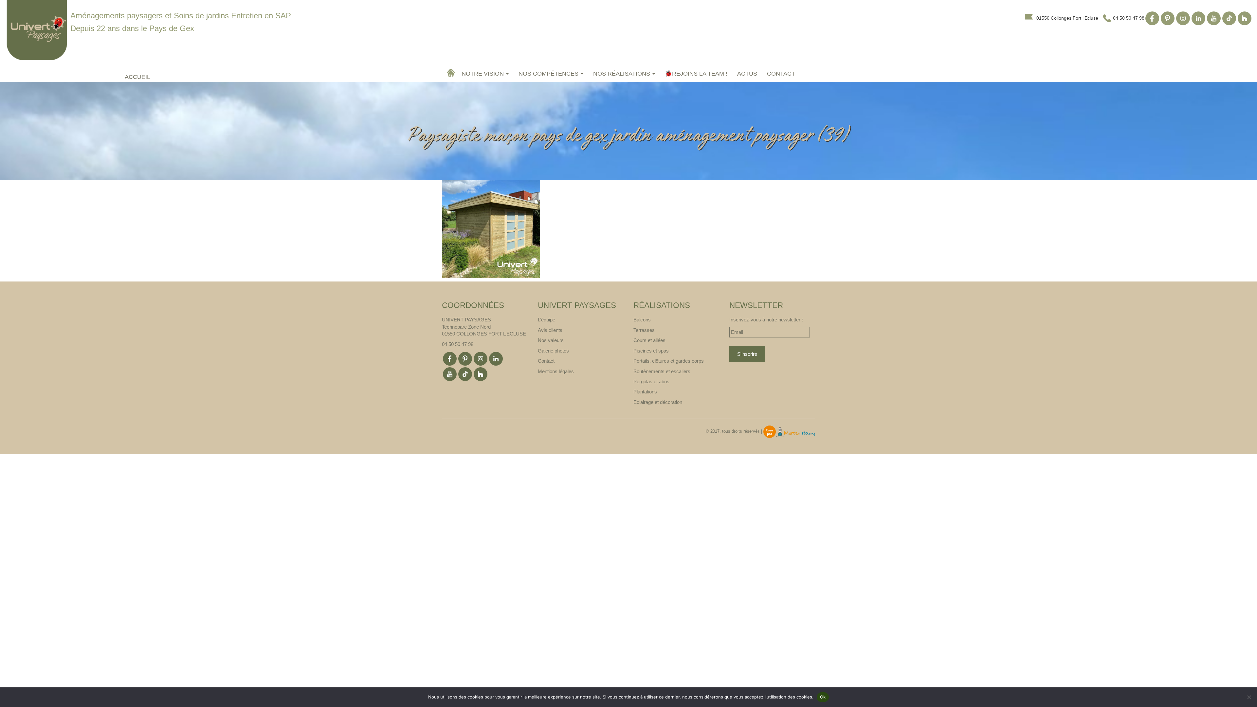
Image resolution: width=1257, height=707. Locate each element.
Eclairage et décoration (657, 402)
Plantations (645, 391)
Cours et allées (649, 340)
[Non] (1249, 697)
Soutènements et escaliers (661, 371)
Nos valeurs (551, 340)
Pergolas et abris (651, 381)
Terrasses (644, 330)
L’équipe (546, 319)
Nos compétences (549, 73)
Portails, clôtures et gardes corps (668, 361)
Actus (747, 73)
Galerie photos (553, 351)
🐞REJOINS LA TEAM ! (696, 73)
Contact (781, 73)
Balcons (642, 319)
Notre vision (483, 73)
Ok (823, 696)
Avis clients (550, 330)
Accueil (452, 73)
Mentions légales (556, 371)
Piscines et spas (651, 351)
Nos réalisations (622, 73)
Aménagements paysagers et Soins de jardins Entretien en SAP (180, 15)
